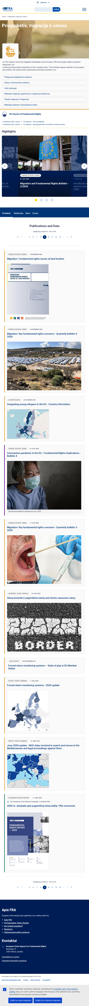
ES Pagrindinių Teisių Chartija (16, 923)
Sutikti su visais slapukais (20, 1000)
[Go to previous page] (22, 237)
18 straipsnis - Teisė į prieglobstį (33, 122)
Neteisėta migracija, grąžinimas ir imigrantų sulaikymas (27, 94)
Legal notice (17, 980)
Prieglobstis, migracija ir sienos (17, 16)
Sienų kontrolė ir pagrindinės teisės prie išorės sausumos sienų (41, 598)
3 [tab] (46, 200)
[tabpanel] (44, 166)
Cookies (25, 980)
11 (52, 237)
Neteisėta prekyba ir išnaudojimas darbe (20, 105)
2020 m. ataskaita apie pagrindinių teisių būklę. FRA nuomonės (41, 805)
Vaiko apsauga (10, 88)
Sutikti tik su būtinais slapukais (47, 1000)
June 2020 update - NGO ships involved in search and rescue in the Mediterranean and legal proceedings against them (43, 747)
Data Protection (35, 980)
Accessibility (46, 980)
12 (56, 237)
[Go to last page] (71, 237)
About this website (7, 980)
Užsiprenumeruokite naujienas (17, 932)
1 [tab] (36, 200)
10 (48, 237)
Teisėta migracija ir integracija (16, 99)
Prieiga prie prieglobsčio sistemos (18, 77)
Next (84, 166)
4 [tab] (52, 200)
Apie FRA (8, 920)
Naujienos (8, 929)
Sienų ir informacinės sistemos (17, 83)
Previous (5, 166)
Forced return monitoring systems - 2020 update (33, 685)
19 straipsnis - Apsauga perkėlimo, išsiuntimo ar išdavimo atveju (44, 124)
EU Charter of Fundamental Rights (25, 114)
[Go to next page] (67, 237)
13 (60, 237)
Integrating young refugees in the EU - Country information (38, 404)
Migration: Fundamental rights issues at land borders (35, 258)
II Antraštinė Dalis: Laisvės (11, 122)
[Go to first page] (18, 237)
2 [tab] (41, 200)
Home (4, 16)
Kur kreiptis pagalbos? (13, 926)
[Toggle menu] (84, 9)
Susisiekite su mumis (10, 957)
